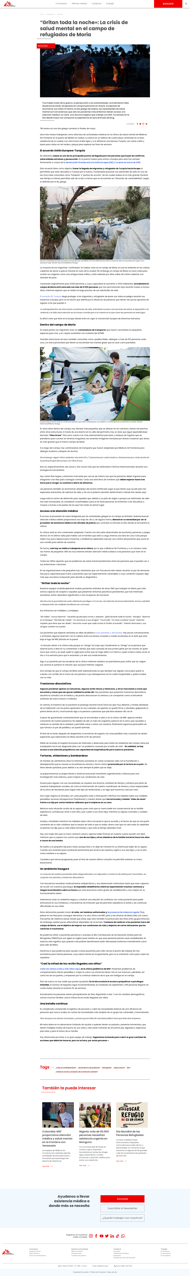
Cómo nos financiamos (37, 1256)
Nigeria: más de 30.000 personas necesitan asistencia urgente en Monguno (94, 1137)
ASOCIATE (168, 3)
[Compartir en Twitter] (140, 124)
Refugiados (107, 1067)
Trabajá (164, 1249)
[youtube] (101, 1236)
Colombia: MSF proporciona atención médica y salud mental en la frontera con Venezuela (57, 1138)
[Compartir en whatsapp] (143, 124)
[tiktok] (117, 1236)
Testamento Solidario (121, 1253)
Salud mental (119, 1067)
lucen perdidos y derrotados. (109, 632)
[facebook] (96, 1236)
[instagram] (91, 1236)
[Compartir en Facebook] (137, 124)
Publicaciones (76, 1253)
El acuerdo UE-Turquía (50, 296)
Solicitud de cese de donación (124, 1258)
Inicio (42, 14)
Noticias (60, 14)
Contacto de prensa (78, 1256)
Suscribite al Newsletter (122, 1208)
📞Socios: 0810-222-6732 (123, 1266)
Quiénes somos (35, 1251)
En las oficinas (166, 1253)
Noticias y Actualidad (79, 1249)
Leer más (45, 1166)
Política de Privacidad (98, 1272)
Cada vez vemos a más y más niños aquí (60, 969)
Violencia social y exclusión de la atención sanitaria (77, 1071)
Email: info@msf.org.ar (100, 1266)
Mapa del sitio (112, 1272)
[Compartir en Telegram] (146, 124)
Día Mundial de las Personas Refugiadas (130, 1133)
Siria (128, 1067)
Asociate (122, 1199)
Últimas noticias (77, 1251)
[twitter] (107, 1236)
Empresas (117, 1256)
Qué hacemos (34, 1253)
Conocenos (33, 1249)
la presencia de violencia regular (124, 912)
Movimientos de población (89, 1067)
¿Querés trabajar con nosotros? (122, 1218)
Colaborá (117, 1249)
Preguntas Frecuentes (81, 1272)
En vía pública (166, 1256)
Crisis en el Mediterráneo (66, 1067)
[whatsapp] (123, 1236)
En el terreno (165, 1251)
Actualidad (50, 14)
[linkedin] (112, 1236)
